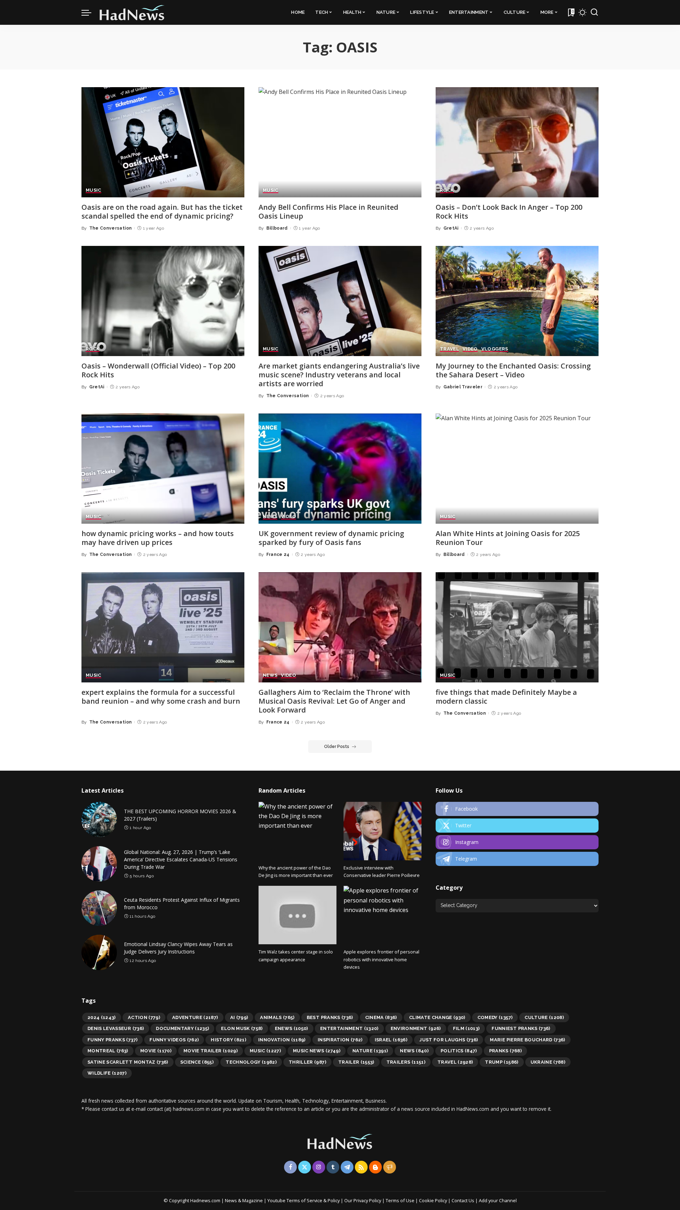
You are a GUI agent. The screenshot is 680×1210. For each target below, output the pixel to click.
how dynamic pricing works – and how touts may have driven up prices (157, 538)
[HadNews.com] (132, 12)
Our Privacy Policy (363, 1200)
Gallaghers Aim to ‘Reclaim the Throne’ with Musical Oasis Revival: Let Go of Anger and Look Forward (334, 701)
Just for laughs (448, 1039)
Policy (334, 1200)
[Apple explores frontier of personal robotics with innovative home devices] (382, 915)
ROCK (447, 190)
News (414, 1050)
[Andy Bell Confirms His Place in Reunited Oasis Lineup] (340, 142)
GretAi (451, 228)
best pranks (330, 1017)
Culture (544, 1017)
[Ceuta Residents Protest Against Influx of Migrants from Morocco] (99, 908)
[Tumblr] (333, 1167)
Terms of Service (304, 1200)
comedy (495, 1017)
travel (455, 1062)
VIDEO (470, 349)
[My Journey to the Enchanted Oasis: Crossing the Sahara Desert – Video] (517, 301)
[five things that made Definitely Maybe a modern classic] (517, 627)
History (228, 1039)
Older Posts (336, 746)
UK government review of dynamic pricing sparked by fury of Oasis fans (331, 538)
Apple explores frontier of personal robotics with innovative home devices (381, 959)
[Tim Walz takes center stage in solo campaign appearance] (297, 915)
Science (197, 1062)
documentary (182, 1028)
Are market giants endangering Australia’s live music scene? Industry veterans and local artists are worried (339, 374)
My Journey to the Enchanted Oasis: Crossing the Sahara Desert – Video (513, 370)
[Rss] (361, 1167)
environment (416, 1028)
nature (370, 1050)
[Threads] (389, 1167)
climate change (437, 1017)
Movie (155, 1050)
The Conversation (110, 228)
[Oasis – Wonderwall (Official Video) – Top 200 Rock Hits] (162, 301)
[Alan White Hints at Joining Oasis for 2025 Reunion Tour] (517, 468)
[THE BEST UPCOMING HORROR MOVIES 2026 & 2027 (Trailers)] (99, 819)
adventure (195, 1017)
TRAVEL (449, 349)
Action (144, 1017)
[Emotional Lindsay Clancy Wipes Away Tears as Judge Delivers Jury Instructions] (99, 952)
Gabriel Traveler (463, 386)
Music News (316, 1050)
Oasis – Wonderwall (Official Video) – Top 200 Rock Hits (158, 370)
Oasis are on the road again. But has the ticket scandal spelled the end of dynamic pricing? (162, 211)
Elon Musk (241, 1028)
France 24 (278, 554)
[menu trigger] (89, 12)
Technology (251, 1062)
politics (459, 1050)
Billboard (277, 228)
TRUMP (501, 1062)
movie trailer (210, 1050)
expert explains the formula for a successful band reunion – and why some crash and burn (160, 696)
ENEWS (291, 1028)
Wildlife (106, 1073)
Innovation (282, 1039)
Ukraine (548, 1062)
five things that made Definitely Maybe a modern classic (506, 696)
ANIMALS (277, 1017)
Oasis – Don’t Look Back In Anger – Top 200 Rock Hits (509, 211)
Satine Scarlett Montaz (127, 1062)
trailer (356, 1062)
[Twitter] (517, 825)
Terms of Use (400, 1200)
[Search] (594, 12)
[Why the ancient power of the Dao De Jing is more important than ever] (297, 831)
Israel (391, 1039)
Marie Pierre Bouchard (527, 1039)
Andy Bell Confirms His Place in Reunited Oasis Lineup (328, 211)
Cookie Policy (433, 1200)
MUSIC (93, 190)
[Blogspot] (375, 1167)
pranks (505, 1050)
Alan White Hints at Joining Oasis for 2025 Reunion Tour (508, 538)
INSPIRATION (340, 1039)
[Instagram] (517, 842)
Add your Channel (498, 1200)
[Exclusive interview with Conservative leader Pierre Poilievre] (382, 831)
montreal (107, 1050)
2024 (101, 1017)
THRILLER (307, 1062)
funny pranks (112, 1039)
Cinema (381, 1017)
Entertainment (349, 1028)
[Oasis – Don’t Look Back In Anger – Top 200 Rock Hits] (517, 142)
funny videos (174, 1039)
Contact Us (463, 1200)
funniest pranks (521, 1028)
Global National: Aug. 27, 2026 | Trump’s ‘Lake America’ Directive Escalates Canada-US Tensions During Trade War (180, 859)
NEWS (270, 516)
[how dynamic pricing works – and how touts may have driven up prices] (162, 468)
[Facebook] (517, 809)
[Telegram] (517, 859)
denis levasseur (115, 1028)
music (265, 1050)
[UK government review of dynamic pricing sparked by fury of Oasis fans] (340, 468)
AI (239, 1017)
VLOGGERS (494, 349)
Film (466, 1028)
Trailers (405, 1062)
